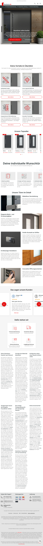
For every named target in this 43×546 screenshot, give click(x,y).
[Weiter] (41, 170)
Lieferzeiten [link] (19, 532)
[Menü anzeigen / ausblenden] (40, 3)
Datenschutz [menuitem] (15, 513)
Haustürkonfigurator (19, 420)
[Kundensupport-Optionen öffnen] (40, 541)
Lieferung (32, 494)
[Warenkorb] (37, 3)
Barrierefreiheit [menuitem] (24, 513)
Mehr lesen (16, 312)
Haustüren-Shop (4, 378)
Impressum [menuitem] (10, 513)
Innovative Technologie (27, 116)
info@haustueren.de (8, 501)
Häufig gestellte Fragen (7, 506)
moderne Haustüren (36, 380)
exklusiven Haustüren (21, 485)
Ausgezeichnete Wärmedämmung (8, 116)
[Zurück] (37, 170)
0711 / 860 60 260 (7, 496)
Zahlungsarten (19, 494)
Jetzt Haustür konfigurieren (15, 39)
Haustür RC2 (39, 417)
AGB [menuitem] (20, 513)
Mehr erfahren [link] (11, 124)
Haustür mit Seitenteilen (8, 449)
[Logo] (6, 4)
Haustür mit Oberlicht (5, 448)
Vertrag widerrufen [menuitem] (31, 513)
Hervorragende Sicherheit (28, 88)
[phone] (35, 3)
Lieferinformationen (36, 499)
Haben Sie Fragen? (6, 494)
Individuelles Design (5, 88)
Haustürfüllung (33, 389)
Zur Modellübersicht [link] (29, 39)
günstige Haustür (4, 456)
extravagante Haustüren (36, 379)
